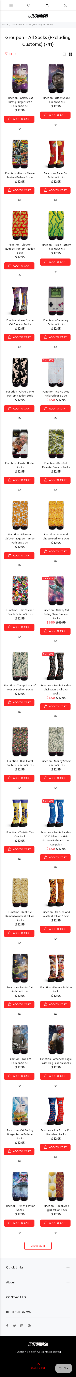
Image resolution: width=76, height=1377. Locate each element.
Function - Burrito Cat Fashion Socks (20, 989)
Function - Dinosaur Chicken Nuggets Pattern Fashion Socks (20, 538)
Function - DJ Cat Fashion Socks (20, 1208)
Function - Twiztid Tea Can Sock (20, 834)
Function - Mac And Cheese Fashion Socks (56, 536)
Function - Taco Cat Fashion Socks (56, 175)
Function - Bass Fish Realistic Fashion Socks (56, 465)
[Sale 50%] (56, 372)
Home (5, 25)
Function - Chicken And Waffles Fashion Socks (56, 914)
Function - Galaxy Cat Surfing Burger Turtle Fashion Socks (20, 102)
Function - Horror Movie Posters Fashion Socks (20, 175)
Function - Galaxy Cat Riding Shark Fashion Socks (56, 614)
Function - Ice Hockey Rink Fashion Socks (56, 393)
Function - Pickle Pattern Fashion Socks (56, 247)
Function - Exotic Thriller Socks (20, 465)
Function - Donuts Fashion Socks (56, 989)
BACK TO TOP (38, 1368)
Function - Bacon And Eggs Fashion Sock (56, 1208)
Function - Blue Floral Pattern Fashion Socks (20, 763)
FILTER (13, 54)
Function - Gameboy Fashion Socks (56, 322)
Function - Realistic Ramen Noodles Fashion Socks (19, 916)
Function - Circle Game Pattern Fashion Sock (20, 393)
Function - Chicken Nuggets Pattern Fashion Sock (20, 249)
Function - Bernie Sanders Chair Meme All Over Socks (56, 689)
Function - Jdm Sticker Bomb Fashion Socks (19, 612)
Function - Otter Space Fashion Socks (56, 100)
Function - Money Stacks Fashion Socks (56, 763)
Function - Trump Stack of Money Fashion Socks (20, 687)
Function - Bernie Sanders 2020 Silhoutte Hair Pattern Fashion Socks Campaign (56, 838)
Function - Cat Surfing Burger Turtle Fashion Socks (20, 1134)
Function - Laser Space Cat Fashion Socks (20, 322)
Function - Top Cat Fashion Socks (20, 1061)
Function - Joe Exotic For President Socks (56, 1132)
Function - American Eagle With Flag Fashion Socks (56, 1061)
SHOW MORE (38, 1246)
